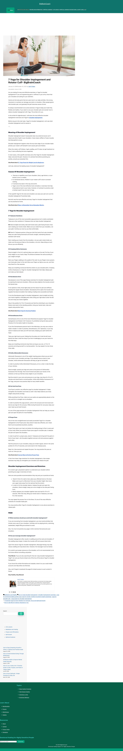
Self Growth (9, 634)
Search (5, 611)
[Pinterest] (13, 592)
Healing (4, 715)
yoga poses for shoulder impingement (21, 598)
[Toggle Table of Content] (9, 126)
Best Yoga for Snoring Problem (27, 311)
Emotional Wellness (24, 697)
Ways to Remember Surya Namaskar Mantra (31, 205)
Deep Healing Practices (25, 689)
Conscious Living (23, 694)
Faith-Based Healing (24, 692)
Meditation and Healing (23, 9)
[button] (85, 9)
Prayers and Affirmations (36, 9)
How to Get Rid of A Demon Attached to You (16, 602)
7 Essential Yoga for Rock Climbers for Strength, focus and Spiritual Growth (24, 600)
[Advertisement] (61, 23)
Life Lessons (56, 9)
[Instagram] (9, 592)
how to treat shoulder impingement (28, 594)
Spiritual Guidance (48, 9)
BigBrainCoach (44, 4)
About (4, 723)
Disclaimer (5, 732)
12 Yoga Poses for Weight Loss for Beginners (31, 162)
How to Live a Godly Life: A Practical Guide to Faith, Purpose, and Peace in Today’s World (13, 667)
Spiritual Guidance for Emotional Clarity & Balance (73, 9)
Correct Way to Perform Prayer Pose (28, 455)
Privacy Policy (6, 729)
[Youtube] (15, 592)
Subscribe (20, 741)
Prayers (4, 709)
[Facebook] (11, 592)
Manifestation (6, 706)
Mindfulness (6, 712)
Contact (5, 726)
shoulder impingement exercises (47, 594)
